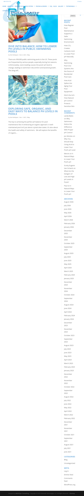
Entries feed (68, 475)
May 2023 (67, 356)
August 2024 (68, 305)
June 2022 (67, 404)
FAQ (51, 6)
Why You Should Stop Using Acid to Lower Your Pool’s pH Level (69, 144)
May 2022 (67, 407)
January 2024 (69, 319)
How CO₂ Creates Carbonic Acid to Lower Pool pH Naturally (69, 51)
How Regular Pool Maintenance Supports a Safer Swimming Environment (69, 33)
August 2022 (68, 397)
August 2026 (68, 202)
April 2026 (68, 216)
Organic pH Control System (24, 6)
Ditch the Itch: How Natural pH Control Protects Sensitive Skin (69, 100)
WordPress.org (69, 485)
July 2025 (67, 257)
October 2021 (69, 435)
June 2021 (67, 452)
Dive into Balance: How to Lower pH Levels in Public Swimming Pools (32, 48)
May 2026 (67, 213)
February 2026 (69, 223)
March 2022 (68, 415)
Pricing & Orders (41, 6)
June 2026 (67, 209)
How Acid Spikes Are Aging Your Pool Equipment (68, 86)
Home (4, 6)
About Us (10, 6)
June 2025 (67, 260)
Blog (55, 6)
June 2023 (67, 352)
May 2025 (67, 264)
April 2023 (68, 360)
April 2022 (68, 411)
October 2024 (69, 295)
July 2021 (67, 448)
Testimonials (70, 6)
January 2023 (69, 370)
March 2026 (68, 220)
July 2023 (67, 349)
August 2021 (68, 445)
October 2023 (69, 335)
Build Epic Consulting (22, 493)
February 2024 (69, 315)
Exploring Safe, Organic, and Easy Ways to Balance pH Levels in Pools (33, 111)
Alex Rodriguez (14, 55)
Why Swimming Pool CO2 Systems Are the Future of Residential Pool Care (69, 68)
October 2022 (69, 387)
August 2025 (68, 253)
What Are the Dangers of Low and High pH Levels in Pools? (69, 176)
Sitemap (72, 493)
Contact (5, 11)
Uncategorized (69, 463)
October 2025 (69, 243)
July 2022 (67, 400)
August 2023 (68, 345)
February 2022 (69, 418)
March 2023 (68, 363)
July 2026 (67, 205)
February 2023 (69, 367)
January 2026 (69, 227)
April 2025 (68, 268)
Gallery (60, 6)
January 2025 (69, 278)
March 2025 (68, 271)
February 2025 (69, 275)
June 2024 (67, 308)
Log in (66, 471)
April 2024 (68, 312)
